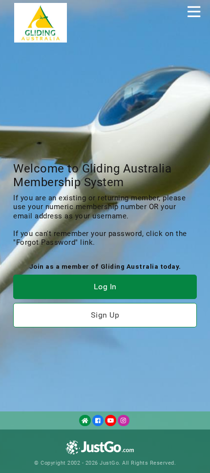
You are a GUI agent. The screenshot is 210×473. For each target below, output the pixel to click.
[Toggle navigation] (194, 11)
